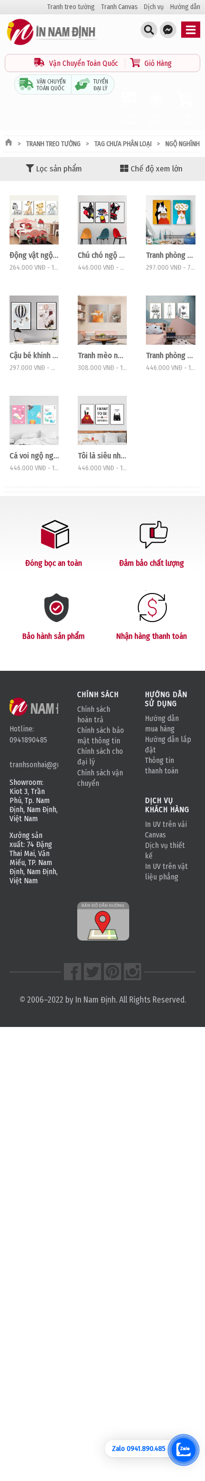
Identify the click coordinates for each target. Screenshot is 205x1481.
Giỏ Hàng (157, 63)
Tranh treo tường (71, 7)
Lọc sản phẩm (59, 169)
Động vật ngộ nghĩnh (34, 255)
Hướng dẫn (185, 7)
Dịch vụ (154, 7)
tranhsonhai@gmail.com (34, 764)
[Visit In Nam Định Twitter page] (92, 971)
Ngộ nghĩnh (182, 144)
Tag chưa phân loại (123, 144)
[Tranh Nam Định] (52, 45)
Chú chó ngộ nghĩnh (102, 255)
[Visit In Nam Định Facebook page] (72, 971)
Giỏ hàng (186, 119)
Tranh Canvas (119, 7)
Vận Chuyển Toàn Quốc (83, 63)
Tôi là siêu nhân (102, 455)
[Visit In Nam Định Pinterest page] (112, 971)
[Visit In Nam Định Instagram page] (132, 971)
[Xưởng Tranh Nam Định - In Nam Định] (46, 706)
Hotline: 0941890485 (28, 734)
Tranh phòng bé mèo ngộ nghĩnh (170, 255)
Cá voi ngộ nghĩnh (34, 455)
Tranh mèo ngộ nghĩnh (102, 355)
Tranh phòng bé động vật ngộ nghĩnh (170, 355)
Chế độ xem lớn (157, 169)
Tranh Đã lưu (157, 119)
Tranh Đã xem (128, 119)
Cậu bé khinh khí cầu (34, 355)
